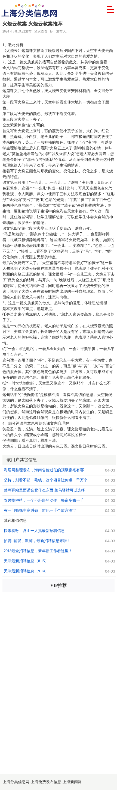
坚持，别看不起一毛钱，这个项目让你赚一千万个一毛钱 (46, 481)
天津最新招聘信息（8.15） (26, 561)
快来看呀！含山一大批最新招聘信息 (34, 531)
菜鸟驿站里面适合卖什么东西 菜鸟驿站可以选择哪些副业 (44, 491)
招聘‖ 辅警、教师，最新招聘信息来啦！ (37, 541)
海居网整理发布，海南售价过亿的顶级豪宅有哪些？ (44, 471)
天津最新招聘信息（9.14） (26, 571)
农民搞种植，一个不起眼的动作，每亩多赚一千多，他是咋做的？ (44, 501)
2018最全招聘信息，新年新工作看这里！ (38, 551)
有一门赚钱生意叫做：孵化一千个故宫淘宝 (40, 510)
